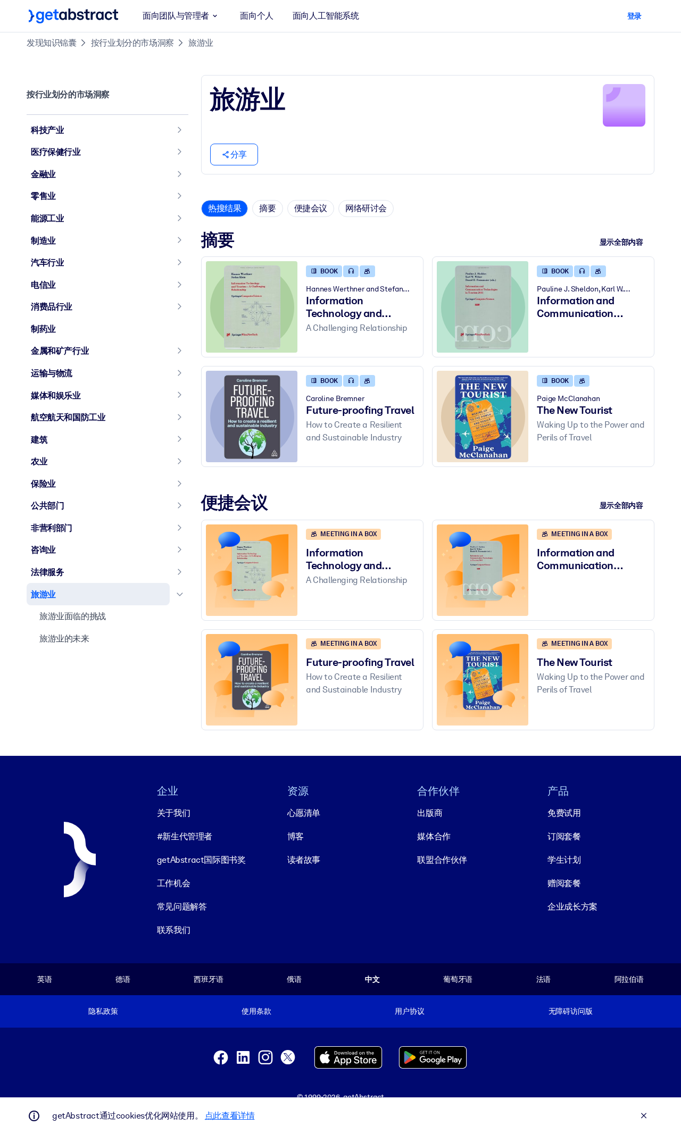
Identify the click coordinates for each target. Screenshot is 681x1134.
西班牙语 (208, 979)
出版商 (429, 813)
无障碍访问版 (571, 1011)
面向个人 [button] (256, 16)
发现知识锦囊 (52, 43)
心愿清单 (303, 813)
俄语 (294, 979)
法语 (543, 979)
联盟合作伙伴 (442, 860)
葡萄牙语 (457, 979)
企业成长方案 (572, 907)
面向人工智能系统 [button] (326, 16)
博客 (295, 836)
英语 (44, 979)
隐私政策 (103, 1011)
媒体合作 (433, 836)
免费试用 (563, 813)
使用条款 (256, 1011)
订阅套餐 (563, 836)
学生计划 (563, 860)
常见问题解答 (182, 907)
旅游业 (200, 43)
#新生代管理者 (184, 836)
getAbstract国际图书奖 (201, 860)
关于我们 (173, 813)
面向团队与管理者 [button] (176, 16)
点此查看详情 (230, 1116)
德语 (122, 979)
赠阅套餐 (563, 883)
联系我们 (173, 930)
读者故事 (303, 860)
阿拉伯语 (629, 979)
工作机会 (173, 883)
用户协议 (409, 1011)
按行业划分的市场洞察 (132, 43)
